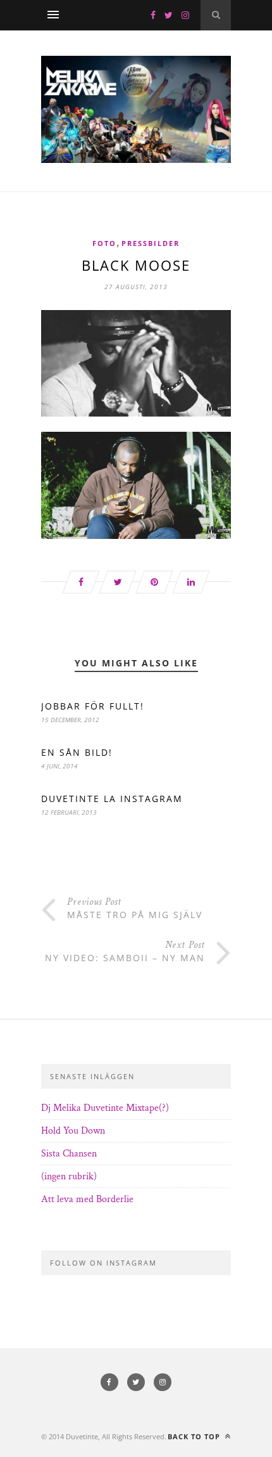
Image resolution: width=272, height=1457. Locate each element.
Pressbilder (150, 243)
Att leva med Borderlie (87, 1199)
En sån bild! (77, 752)
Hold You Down (73, 1130)
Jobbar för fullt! (92, 706)
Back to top (195, 1436)
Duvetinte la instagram (112, 799)
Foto (104, 243)
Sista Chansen (69, 1153)
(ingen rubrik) (69, 1176)
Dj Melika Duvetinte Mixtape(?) (105, 1108)
